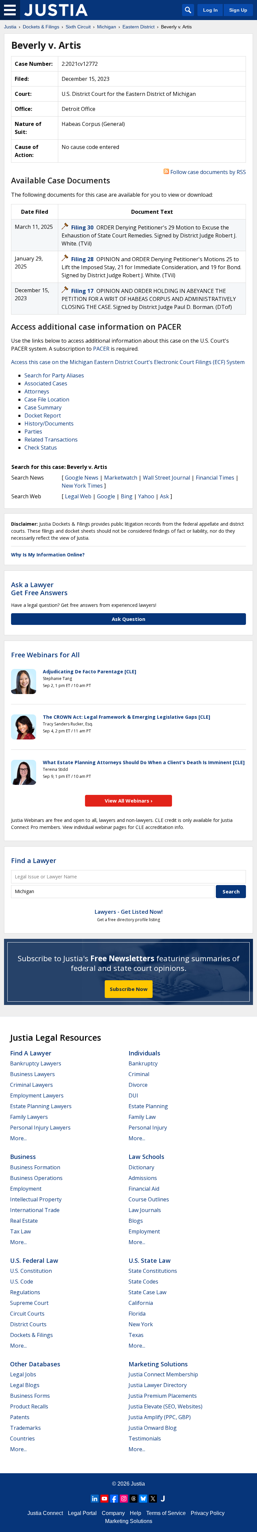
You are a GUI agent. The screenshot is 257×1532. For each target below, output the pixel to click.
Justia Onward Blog (152, 1427)
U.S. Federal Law (34, 1260)
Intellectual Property (36, 1199)
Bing (127, 496)
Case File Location (46, 399)
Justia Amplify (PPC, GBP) (159, 1417)
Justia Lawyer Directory (157, 1385)
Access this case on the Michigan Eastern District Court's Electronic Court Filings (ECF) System (128, 362)
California (140, 1303)
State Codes (143, 1281)
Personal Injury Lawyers (40, 1127)
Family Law (142, 1117)
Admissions (142, 1178)
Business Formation (35, 1167)
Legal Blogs (24, 1385)
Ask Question (128, 619)
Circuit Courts (27, 1313)
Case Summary (43, 407)
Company (113, 1513)
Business (23, 1157)
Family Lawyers (29, 1117)
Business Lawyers (32, 1074)
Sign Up (238, 10)
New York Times (82, 485)
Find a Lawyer (33, 860)
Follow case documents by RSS (207, 172)
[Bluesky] (143, 1499)
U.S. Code (21, 1281)
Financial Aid (143, 1188)
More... (18, 1138)
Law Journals (144, 1210)
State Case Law (147, 1292)
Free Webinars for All (45, 655)
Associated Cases (45, 383)
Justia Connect (45, 1513)
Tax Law (20, 1231)
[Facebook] (114, 1499)
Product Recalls (29, 1406)
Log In (210, 10)
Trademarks (25, 1427)
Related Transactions (51, 439)
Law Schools (146, 1157)
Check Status (40, 447)
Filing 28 (83, 259)
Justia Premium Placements (162, 1395)
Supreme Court (29, 1303)
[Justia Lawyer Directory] (163, 1499)
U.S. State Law (149, 1260)
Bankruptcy (143, 1063)
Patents (19, 1417)
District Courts (28, 1324)
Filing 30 (83, 227)
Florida (137, 1313)
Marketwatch (120, 477)
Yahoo (146, 496)
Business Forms (30, 1395)
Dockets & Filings (31, 1335)
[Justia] (56, 10)
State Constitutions (152, 1270)
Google (106, 496)
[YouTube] (104, 1499)
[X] (153, 1499)
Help (135, 1513)
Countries (22, 1438)
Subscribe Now (129, 989)
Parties (33, 431)
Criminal (138, 1074)
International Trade (35, 1210)
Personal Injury (147, 1127)
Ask (164, 496)
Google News (81, 477)
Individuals (144, 1053)
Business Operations (36, 1178)
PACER (101, 348)
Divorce (138, 1084)
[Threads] (134, 1499)
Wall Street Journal (166, 477)
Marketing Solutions (158, 1364)
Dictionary (141, 1167)
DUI (133, 1095)
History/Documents (49, 423)
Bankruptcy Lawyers (35, 1063)
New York (140, 1324)
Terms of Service (166, 1513)
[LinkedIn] (95, 1499)
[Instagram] (124, 1499)
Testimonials (144, 1438)
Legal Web (78, 496)
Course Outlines (148, 1199)
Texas (136, 1335)
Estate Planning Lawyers (41, 1106)
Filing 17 (83, 291)
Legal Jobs (23, 1374)
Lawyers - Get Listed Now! (129, 911)
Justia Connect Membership (163, 1374)
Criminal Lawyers (31, 1084)
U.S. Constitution (31, 1270)
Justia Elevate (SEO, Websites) (165, 1406)
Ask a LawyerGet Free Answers (39, 588)
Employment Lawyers (37, 1095)
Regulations (25, 1292)
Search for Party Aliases (54, 375)
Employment (25, 1188)
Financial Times (215, 477)
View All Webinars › (129, 800)
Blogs (135, 1220)
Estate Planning (148, 1106)
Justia (138, 1484)
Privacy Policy (208, 1513)
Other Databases (35, 1364)
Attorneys (36, 391)
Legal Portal (82, 1513)
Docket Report (42, 415)
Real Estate (24, 1220)
